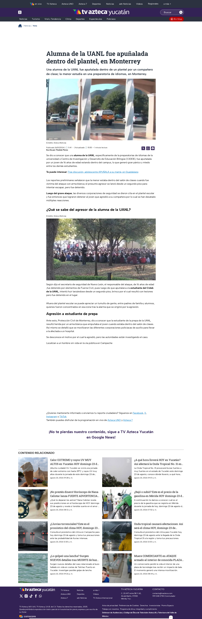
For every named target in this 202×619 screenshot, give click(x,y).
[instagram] (26, 597)
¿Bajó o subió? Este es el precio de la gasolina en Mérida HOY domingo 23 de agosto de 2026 (158, 494)
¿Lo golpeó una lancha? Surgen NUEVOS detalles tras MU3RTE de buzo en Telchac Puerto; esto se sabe (74, 558)
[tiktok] (31, 597)
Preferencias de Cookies (129, 605)
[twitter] (21, 597)
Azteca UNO (114, 420)
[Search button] (180, 12)
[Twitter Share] (143, 148)
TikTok (62, 416)
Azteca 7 (128, 420)
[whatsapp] (40, 596)
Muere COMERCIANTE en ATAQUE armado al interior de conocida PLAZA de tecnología (158, 558)
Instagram (51, 416)
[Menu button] (30, 12)
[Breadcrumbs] (21, 26)
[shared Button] (148, 148)
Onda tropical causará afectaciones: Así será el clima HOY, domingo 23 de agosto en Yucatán (158, 526)
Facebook (138, 413)
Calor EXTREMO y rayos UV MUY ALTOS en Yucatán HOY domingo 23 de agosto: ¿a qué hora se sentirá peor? (74, 462)
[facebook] (36, 597)
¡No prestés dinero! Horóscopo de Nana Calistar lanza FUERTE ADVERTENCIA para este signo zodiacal (74, 494)
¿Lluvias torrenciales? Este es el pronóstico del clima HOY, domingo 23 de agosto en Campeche (74, 526)
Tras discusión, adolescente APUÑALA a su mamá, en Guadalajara (103, 172)
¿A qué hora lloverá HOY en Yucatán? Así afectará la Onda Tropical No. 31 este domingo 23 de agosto (159, 462)
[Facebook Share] (153, 148)
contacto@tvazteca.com (162, 593)
